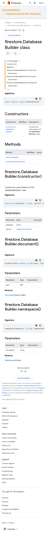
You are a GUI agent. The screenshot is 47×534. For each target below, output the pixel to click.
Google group (7, 471)
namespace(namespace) (15, 161)
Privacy (11, 523)
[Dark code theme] (36, 99)
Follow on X (6, 445)
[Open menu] (3, 3)
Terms (4, 523)
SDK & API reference (9, 416)
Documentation (11, 10)
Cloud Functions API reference (23, 13)
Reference (37, 25)
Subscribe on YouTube (10, 449)
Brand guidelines (8, 479)
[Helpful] (19, 30)
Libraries (5, 424)
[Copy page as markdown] (15, 54)
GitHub (4, 427)
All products (6, 513)
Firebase (8, 23)
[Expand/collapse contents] (19, 60)
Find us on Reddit (8, 442)
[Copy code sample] (40, 99)
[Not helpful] (23, 30)
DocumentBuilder (12, 295)
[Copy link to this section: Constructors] (30, 114)
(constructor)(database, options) (11, 129)
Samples (5, 420)
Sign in (41, 3)
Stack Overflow (8, 467)
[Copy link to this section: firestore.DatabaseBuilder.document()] (7, 248)
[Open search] (30, 2)
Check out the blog (9, 438)
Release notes (7, 475)
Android (5, 498)
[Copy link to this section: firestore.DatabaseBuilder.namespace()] (7, 314)
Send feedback (14, 35)
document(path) (12, 157)
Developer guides (8, 412)
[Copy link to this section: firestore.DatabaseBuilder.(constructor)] (7, 181)
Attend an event (8, 453)
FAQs (4, 482)
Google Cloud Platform (10, 509)
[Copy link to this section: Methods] (23, 144)
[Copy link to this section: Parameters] (22, 213)
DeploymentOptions (24, 229)
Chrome (5, 501)
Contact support (8, 463)
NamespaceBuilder (13, 360)
